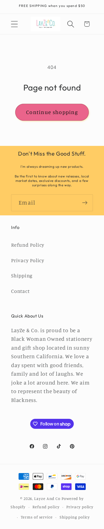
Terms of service (37, 517)
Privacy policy (79, 506)
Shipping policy (75, 517)
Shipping (21, 275)
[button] (14, 24)
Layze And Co (47, 498)
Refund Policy (27, 245)
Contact (20, 291)
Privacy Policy (27, 260)
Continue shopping (52, 112)
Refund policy (46, 506)
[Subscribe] (85, 202)
